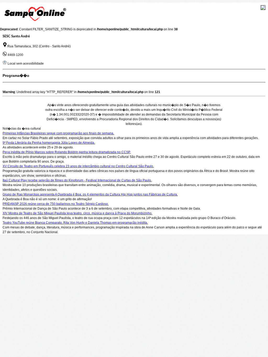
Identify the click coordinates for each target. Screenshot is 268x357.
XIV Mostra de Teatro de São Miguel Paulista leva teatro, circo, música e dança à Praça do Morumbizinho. (77, 213)
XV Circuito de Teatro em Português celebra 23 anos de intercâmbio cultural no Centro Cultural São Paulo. (78, 166)
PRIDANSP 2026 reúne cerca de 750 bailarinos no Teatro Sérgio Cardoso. (56, 204)
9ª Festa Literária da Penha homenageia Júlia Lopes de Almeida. (49, 143)
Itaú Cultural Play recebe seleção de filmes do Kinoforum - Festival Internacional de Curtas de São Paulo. (77, 180)
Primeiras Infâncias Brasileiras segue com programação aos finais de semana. (58, 133)
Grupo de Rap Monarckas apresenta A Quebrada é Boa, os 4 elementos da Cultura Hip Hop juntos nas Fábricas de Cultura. (90, 194)
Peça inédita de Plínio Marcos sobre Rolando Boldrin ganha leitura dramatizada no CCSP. (67, 152)
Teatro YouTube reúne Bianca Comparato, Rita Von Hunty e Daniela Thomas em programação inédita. (75, 222)
